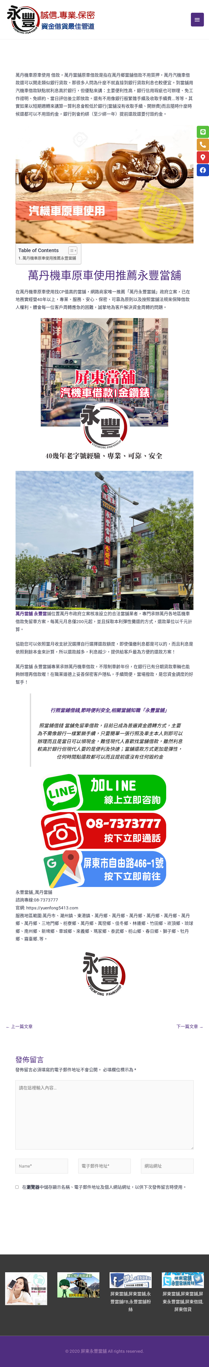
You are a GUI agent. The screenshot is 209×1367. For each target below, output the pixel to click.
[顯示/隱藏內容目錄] (70, 250)
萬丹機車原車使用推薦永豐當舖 (49, 258)
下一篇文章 (189, 1026)
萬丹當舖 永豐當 (31, 613)
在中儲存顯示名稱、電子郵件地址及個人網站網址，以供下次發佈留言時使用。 (104, 1187)
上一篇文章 (19, 1026)
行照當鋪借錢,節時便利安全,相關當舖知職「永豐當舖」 (109, 710)
